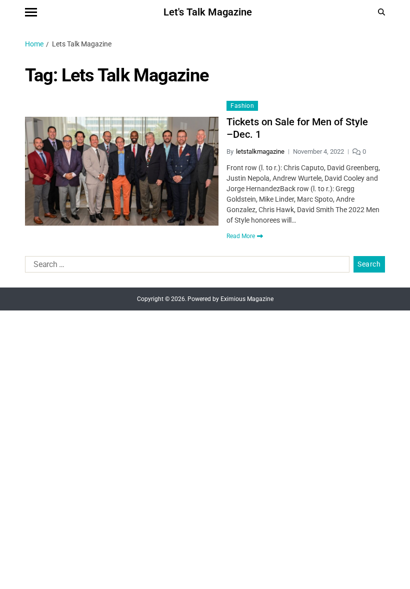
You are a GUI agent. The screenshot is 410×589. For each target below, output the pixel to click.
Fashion (242, 105)
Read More (240, 236)
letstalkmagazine (260, 151)
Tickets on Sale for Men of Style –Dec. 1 (297, 128)
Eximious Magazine (247, 298)
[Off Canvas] (31, 12)
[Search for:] (185, 266)
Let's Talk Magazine (208, 12)
